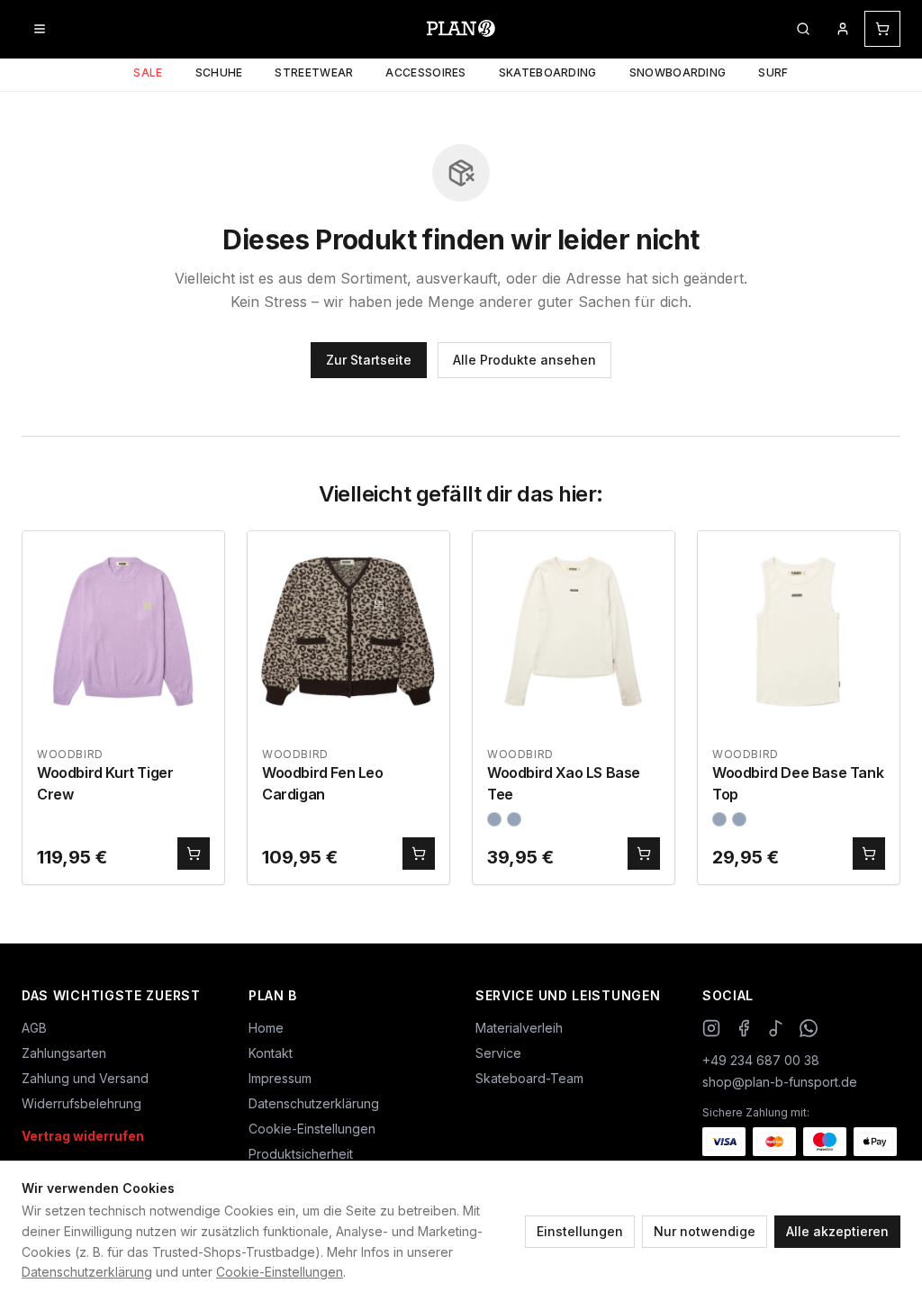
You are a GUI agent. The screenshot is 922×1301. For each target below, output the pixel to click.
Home (266, 1027)
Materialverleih (519, 1027)
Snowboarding (678, 72)
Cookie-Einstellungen (279, 1271)
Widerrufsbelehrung (81, 1103)
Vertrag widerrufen (83, 1135)
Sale (147, 72)
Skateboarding (548, 72)
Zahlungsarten (64, 1053)
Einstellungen (580, 1231)
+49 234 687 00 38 (760, 1060)
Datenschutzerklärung (87, 1271)
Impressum (280, 1078)
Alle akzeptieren (837, 1231)
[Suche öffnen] (803, 29)
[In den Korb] (193, 853)
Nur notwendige (704, 1231)
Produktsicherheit (301, 1153)
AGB (34, 1027)
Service (498, 1053)
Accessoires (425, 72)
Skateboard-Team (529, 1078)
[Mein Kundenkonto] (843, 29)
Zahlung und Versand (85, 1078)
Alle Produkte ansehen (524, 359)
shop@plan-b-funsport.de (779, 1081)
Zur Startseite (368, 359)
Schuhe (219, 72)
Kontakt (271, 1053)
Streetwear (314, 72)
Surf (773, 72)
